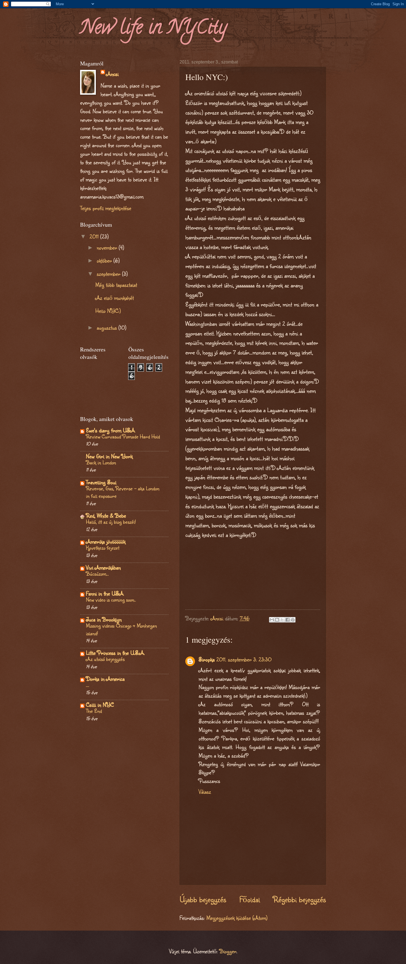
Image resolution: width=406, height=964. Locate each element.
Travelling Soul (101, 482)
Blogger (227, 951)
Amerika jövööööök (105, 541)
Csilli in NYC (100, 705)
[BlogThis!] (277, 620)
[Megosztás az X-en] (282, 620)
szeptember (109, 274)
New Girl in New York (109, 456)
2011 (94, 236)
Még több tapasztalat (116, 285)
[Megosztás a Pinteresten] (293, 620)
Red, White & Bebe (106, 516)
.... (87, 684)
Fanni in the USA (104, 593)
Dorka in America (105, 679)
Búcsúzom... (97, 573)
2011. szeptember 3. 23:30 (243, 659)
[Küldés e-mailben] (272, 620)
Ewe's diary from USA (110, 430)
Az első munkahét (114, 298)
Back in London (101, 462)
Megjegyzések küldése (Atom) (236, 918)
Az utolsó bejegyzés (105, 659)
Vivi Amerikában (103, 567)
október (105, 260)
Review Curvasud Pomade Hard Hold (123, 436)
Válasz (205, 792)
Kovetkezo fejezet (102, 547)
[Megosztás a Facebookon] (287, 620)
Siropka (207, 659)
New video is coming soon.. (111, 599)
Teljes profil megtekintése (105, 208)
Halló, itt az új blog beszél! (111, 521)
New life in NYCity (153, 29)
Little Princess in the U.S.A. (115, 653)
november (108, 247)
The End (94, 710)
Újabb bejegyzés (203, 899)
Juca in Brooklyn (104, 619)
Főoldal (249, 899)
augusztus (107, 328)
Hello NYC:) (108, 311)
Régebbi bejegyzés (299, 899)
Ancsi (112, 74)
